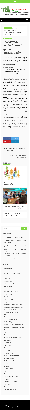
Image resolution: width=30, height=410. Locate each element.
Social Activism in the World (11, 276)
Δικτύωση (6, 332)
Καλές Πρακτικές (8, 350)
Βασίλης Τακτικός (8, 299)
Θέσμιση (6, 348)
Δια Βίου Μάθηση (8, 322)
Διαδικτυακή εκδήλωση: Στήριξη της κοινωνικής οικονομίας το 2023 (14, 207)
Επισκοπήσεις (7, 340)
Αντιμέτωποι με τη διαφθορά (11, 291)
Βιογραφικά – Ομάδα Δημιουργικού (13, 304)
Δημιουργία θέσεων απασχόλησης (13, 316)
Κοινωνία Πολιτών (8, 353)
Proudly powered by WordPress (10, 405)
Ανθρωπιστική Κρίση (9, 289)
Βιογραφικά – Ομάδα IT (10, 302)
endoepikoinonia (8, 268)
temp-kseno (7, 278)
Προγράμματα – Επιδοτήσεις (11, 376)
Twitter (16, 138)
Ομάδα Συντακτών (8, 368)
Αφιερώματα (7, 297)
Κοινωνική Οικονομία (7, 38)
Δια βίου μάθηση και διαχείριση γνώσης (14, 324)
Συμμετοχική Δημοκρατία (10, 381)
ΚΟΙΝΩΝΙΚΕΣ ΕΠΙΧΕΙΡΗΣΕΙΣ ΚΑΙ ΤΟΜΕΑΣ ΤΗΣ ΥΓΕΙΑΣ (14, 214)
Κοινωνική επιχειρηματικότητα (11, 355)
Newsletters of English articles (12, 273)
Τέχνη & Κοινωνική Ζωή (10, 389)
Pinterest (7, 141)
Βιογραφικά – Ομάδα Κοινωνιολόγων (13, 310)
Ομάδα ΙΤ (6, 366)
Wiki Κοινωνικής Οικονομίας (11, 284)
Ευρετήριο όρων (8, 342)
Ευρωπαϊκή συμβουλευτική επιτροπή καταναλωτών (15, 132)
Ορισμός (6, 371)
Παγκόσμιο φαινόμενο (9, 374)
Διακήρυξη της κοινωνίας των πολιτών (14, 327)
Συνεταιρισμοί (7, 387)
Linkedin (15, 141)
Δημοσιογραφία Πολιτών (10, 319)
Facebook (7, 138)
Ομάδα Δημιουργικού (9, 363)
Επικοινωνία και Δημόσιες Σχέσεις (13, 337)
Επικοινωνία (7, 335)
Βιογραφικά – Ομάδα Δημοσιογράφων (13, 307)
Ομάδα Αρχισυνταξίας (9, 361)
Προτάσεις (6, 379)
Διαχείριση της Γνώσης (10, 329)
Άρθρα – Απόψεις (8, 294)
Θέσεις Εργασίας (8, 345)
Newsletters (7, 271)
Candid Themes (17, 407)
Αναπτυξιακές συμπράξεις (10, 286)
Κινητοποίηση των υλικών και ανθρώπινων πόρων (12, 183)
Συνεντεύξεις (7, 384)
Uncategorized (8, 281)
